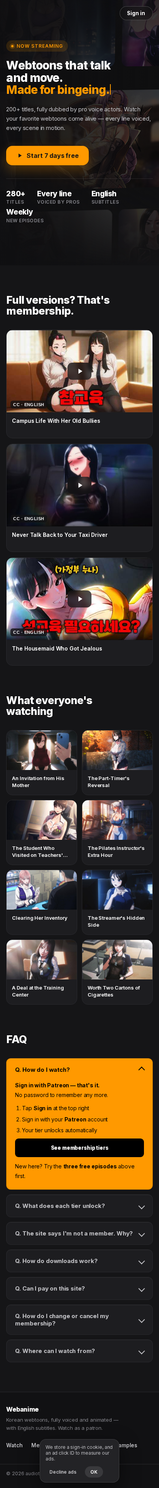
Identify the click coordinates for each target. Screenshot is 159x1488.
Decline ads (62, 1472)
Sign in (136, 13)
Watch (14, 1445)
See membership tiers (79, 1148)
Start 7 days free (52, 155)
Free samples (119, 1445)
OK (94, 1472)
